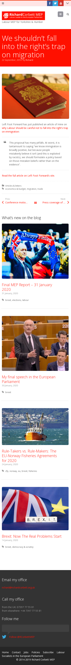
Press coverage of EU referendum (55, 202)
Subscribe (48, 652)
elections (16, 300)
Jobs (26, 652)
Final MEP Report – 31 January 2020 (27, 287)
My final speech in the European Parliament (28, 379)
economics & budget (15, 188)
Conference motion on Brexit (20, 202)
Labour (61, 652)
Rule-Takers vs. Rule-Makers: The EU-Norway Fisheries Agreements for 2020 (29, 455)
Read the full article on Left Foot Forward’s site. (28, 175)
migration (31, 188)
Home (5, 652)
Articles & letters (13, 185)
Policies (36, 652)
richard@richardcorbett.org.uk (18, 587)
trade (40, 188)
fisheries (33, 471)
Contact (16, 652)
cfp (6, 471)
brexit (8, 300)
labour (25, 300)
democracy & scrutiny (22, 546)
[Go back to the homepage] (23, 15)
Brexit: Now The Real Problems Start (32, 536)
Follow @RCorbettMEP (22, 636)
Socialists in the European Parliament (22, 656)
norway (13, 471)
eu (19, 471)
